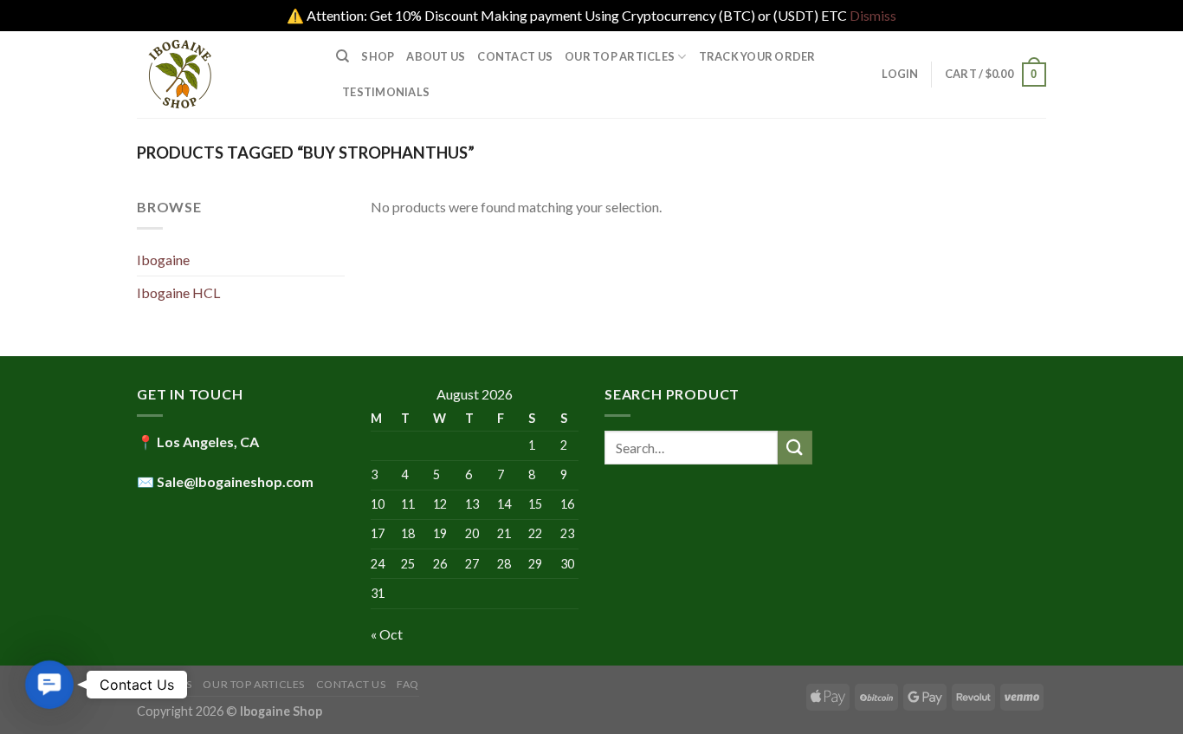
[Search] (342, 56)
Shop (377, 56)
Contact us (515, 56)
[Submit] (795, 447)
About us (435, 56)
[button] (49, 685)
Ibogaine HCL (178, 292)
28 (504, 563)
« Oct (387, 634)
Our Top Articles (620, 56)
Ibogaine (163, 259)
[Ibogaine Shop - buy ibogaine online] (223, 74)
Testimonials (386, 92)
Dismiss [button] (873, 15)
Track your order (757, 56)
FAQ (408, 684)
